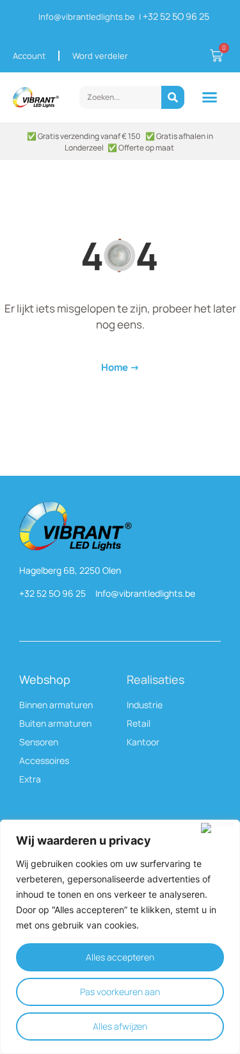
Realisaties (155, 679)
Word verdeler (100, 55)
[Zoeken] (172, 97)
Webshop (44, 679)
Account (29, 55)
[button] (210, 97)
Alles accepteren (120, 957)
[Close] (217, 828)
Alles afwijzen (120, 1026)
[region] (120, 937)
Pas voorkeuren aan (120, 991)
